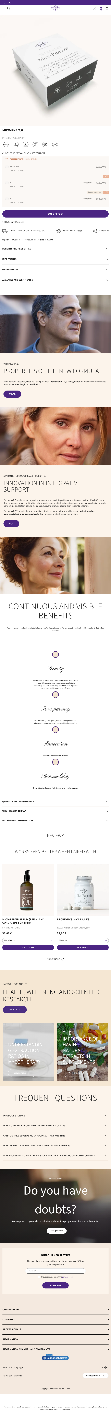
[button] (107, 8)
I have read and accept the (57, 1277)
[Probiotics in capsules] (83, 890)
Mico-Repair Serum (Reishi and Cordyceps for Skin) (23, 921)
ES (107, 1368)
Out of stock (55, 214)
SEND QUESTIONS (57, 1231)
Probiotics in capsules (73, 919)
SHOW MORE (53, 959)
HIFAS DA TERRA (63, 1388)
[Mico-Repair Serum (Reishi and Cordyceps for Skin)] (28, 890)
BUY (11, 523)
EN (103, 1368)
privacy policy (67, 1277)
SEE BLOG (13, 1009)
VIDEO (12, 394)
